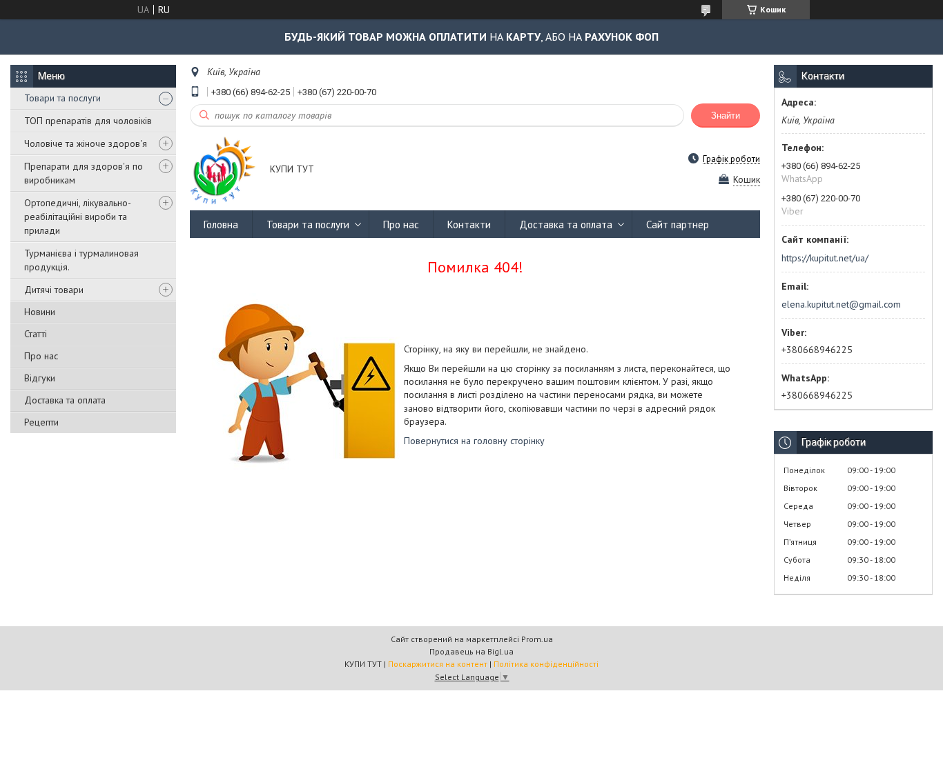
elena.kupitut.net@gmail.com (841, 304)
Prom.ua (537, 639)
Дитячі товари (54, 289)
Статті (35, 334)
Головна (221, 224)
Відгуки (39, 378)
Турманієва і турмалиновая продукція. (81, 260)
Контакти (469, 224)
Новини (39, 312)
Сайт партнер (677, 224)
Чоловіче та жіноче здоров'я (85, 143)
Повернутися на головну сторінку (474, 440)
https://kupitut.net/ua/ (824, 258)
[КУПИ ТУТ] (223, 170)
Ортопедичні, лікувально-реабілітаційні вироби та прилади (77, 217)
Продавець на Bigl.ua (471, 651)
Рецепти (41, 422)
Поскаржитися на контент (437, 664)
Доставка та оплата (65, 400)
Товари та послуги (62, 98)
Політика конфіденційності (546, 664)
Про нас (41, 356)
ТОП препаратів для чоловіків (88, 120)
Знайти (725, 115)
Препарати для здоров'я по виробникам (83, 173)
